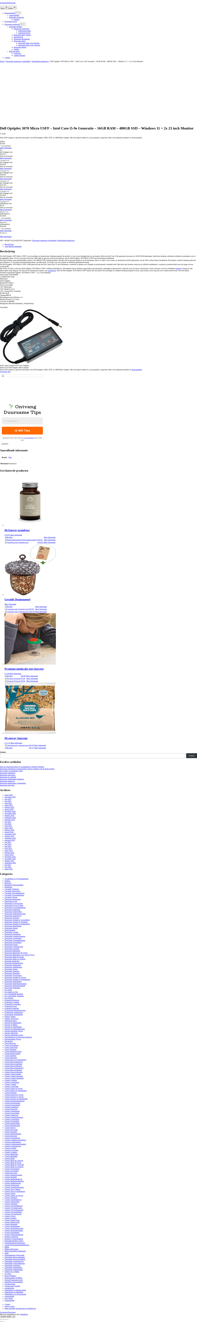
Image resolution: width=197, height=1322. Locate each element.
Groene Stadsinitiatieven (13, 1179)
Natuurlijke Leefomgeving (14, 1261)
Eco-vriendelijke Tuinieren (14, 996)
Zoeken (3, 752)
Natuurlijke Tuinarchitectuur (15, 1263)
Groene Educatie (11, 1093)
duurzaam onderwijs (7, 781)
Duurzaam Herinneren (13, 899)
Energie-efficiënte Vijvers (14, 1031)
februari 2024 (9, 830)
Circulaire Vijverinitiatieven (14, 893)
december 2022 (10, 857)
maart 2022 (9, 869)
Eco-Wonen (9, 998)
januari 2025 (9, 809)
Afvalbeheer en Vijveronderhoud (16, 879)
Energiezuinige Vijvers (13, 1039)
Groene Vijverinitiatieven (14, 1206)
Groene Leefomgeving (13, 1146)
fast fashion (9, 1041)
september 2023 (10, 838)
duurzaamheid (137, 370)
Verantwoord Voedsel (12, 1286)
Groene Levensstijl (11, 1150)
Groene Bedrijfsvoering (13, 1052)
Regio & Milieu (10, 1276)
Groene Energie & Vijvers (14, 1095)
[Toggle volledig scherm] (3, 1319)
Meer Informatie (6, 148)
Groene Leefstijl (10, 1148)
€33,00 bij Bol (5, 372)
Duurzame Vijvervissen (13, 975)
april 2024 (8, 826)
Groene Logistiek (11, 1152)
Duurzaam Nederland (12, 910)
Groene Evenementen (12, 1105)
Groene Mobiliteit (11, 1156)
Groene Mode (10, 1158)
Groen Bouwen (10, 1043)
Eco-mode (8, 990)
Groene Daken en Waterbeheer (16, 1091)
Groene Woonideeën (12, 1233)
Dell (10, 457)
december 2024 (10, 811)
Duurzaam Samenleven (13, 916)
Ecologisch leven (11, 22)
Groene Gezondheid (12, 1121)
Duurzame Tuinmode (12, 973)
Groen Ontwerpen (11, 1047)
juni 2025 (8, 799)
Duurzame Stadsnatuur (13, 965)
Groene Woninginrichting (14, 1230)
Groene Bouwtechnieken (14, 1072)
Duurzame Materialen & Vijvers (16, 953)
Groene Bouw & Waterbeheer (15, 1060)
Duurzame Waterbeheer (13, 982)
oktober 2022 (9, 861)
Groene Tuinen (10, 1193)
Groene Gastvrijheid (12, 1113)
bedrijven (8, 883)
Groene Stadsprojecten (13, 1183)
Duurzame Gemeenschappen (15, 936)
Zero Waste (9, 1298)
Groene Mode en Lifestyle (14, 1167)
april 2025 (8, 803)
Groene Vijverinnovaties (13, 1208)
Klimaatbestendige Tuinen (14, 1241)
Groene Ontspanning (12, 1169)
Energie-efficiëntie (11, 1033)
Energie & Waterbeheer (13, 1023)
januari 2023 (9, 855)
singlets (16, 49)
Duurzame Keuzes (11, 945)
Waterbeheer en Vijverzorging (15, 1294)
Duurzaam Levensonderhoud (15, 908)
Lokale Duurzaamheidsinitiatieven (17, 1245)
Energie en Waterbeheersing (15, 1029)
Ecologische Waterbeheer (14, 1014)
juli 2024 (8, 822)
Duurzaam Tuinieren (12, 918)
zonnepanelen (14, 15)
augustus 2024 (10, 820)
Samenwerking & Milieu (13, 1278)
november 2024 (10, 813)
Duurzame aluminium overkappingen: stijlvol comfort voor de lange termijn (27, 769)
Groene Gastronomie (12, 1111)
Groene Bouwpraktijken (13, 1070)
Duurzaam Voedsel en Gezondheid (17, 920)
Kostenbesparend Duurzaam (15, 1243)
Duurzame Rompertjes (22, 39)
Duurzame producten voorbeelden (18, 61)
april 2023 (8, 848)
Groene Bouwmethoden (13, 1066)
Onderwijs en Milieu (12, 1272)
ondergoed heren (24, 33)
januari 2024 (9, 832)
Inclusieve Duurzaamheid (14, 1239)
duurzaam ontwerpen (8, 775)
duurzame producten (16, 17)
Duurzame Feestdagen (13, 934)
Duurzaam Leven (11, 901)
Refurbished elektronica (40, 61)
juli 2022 (8, 865)
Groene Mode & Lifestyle (14, 1161)
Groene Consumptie (12, 1082)
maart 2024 (9, 828)
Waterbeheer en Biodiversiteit (15, 1290)
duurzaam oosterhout (8, 773)
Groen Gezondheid (11, 1045)
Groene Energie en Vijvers (14, 1097)
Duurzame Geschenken (13, 938)
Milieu (7, 1247)
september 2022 (10, 863)
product (178, 268)
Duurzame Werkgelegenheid (15, 986)
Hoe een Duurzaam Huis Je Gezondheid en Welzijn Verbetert (22, 767)
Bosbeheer (8, 887)
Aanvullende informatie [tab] (13, 246)
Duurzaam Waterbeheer (13, 926)
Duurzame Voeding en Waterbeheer (17, 980)
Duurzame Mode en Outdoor (15, 959)
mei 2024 (8, 824)
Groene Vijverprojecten (13, 1214)
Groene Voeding (10, 1218)
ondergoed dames (24, 31)
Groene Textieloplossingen (14, 1187)
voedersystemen (19, 55)
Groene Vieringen (11, 1204)
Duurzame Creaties (11, 932)
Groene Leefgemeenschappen (15, 1144)
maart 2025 (9, 805)
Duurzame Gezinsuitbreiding (15, 940)
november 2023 (10, 834)
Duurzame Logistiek (12, 949)
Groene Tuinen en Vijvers (14, 1196)
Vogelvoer (17, 53)
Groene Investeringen (12, 1138)
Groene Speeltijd (11, 1177)
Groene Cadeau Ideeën (13, 1074)
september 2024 (10, 818)
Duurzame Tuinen (11, 969)
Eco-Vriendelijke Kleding (14, 994)
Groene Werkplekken (12, 1226)
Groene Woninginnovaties (14, 1228)
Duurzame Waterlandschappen (16, 984)
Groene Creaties (10, 1084)
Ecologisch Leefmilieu (13, 1004)
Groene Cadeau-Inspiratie (14, 1076)
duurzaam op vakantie (8, 777)
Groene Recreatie (11, 1173)
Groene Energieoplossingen (15, 1101)
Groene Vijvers (10, 1216)
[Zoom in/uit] (1, 1319)
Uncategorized (10, 1284)
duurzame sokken (20, 47)
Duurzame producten (12, 24)
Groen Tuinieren (10, 1049)
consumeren (52, 271)
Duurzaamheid (10, 13)
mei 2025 (8, 801)
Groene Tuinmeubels (12, 1202)
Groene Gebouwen (11, 1115)
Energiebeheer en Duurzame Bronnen (18, 1037)
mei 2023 (8, 846)
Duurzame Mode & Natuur (14, 957)
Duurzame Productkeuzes (14, 963)
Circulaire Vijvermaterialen (14, 895)
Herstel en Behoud (11, 1237)
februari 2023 (9, 853)
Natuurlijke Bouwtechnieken (15, 1259)
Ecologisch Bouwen (12, 1000)
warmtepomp (9, 1288)
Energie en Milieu (11, 1025)
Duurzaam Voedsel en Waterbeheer (17, 924)
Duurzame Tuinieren (12, 971)
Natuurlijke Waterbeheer (13, 1268)
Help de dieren (14, 51)
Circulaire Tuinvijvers (12, 891)
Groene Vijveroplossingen (14, 1210)
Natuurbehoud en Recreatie (14, 1255)
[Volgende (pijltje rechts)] (3, 1321)
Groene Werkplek (11, 1224)
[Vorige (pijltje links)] (1, 1321)
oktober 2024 (9, 816)
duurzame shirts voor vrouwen (29, 45)
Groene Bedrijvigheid (12, 1054)
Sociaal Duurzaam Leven (14, 1280)
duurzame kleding (15, 27)
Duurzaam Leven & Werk (14, 905)
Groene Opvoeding (11, 1171)
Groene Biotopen (11, 1058)
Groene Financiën (11, 1109)
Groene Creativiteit (11, 1086)
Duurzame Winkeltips (12, 988)
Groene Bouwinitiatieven (14, 1062)
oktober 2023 (9, 836)
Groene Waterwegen (12, 1220)
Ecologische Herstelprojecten (15, 1010)
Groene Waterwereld (12, 1222)
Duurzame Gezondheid (13, 943)
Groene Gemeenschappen (14, 1117)
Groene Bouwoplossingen (14, 1068)
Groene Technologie (12, 1185)
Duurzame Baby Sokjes (22, 35)
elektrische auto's (11, 1021)
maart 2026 (9, 795)
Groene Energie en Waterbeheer (16, 1099)
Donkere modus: (6, 1317)
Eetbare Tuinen (10, 1017)
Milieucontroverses (11, 1249)
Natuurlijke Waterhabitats (14, 1270)
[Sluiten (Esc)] (8, 1319)
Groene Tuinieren (11, 1198)
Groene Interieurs (11, 1136)
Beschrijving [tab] (9, 244)
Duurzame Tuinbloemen (13, 967)
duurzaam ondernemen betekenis (12, 779)
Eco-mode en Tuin (11, 992)
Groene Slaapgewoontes (13, 1175)
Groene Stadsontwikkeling (14, 1181)
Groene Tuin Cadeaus (12, 1189)
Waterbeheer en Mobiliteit (14, 1292)
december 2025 (10, 797)
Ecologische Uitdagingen (14, 1012)
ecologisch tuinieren (12, 1008)
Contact (7, 58)
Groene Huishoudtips (12, 1124)
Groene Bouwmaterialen (13, 1064)
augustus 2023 (10, 840)
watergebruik (9, 1296)
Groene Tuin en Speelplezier (15, 1191)
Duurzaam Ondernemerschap (15, 914)
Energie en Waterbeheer (13, 1027)
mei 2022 (8, 867)
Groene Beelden (10, 1056)
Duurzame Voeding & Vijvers (15, 977)
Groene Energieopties (12, 1103)
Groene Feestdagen (11, 1107)
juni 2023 (8, 844)
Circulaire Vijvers (11, 897)
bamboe (16, 19)
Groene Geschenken (12, 1119)
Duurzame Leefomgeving (14, 947)
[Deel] (5, 1319)
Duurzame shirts (19, 41)
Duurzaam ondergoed (21, 29)
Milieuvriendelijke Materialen (15, 1251)
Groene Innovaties (11, 1130)
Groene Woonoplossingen (14, 1235)
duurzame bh (18, 37)
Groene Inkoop (10, 1128)
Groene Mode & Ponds (13, 1163)
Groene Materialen (11, 1154)
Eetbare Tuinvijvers (12, 1019)
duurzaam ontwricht (7, 785)
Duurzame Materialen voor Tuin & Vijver (19, 955)
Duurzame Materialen (12, 951)
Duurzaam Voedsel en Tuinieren (16, 922)
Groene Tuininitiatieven (13, 1200)
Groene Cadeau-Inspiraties (14, 1078)
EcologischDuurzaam (8, 3)
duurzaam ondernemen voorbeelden (13, 783)
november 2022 (10, 859)
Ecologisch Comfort (12, 1002)
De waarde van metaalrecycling (11, 771)
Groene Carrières (11, 1080)
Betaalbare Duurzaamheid (14, 885)
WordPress (24, 1314)
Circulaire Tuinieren (12, 889)
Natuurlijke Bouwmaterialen (15, 1257)
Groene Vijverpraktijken (13, 1212)
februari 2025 (9, 807)
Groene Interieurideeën (13, 1134)
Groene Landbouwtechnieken (15, 1140)
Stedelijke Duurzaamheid (14, 1282)
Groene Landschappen (13, 1142)
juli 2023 (8, 842)
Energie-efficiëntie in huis (14, 1035)
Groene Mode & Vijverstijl (14, 1165)
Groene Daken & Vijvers (14, 1089)
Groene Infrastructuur (12, 1126)
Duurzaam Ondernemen (13, 912)
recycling (8, 1274)
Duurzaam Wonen (11, 928)
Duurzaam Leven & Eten (14, 903)
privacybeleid (29, 438)
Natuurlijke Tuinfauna (12, 1265)
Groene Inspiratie (11, 1132)
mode (7, 1253)
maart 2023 (9, 851)
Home (2, 61)
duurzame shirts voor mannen (28, 43)
